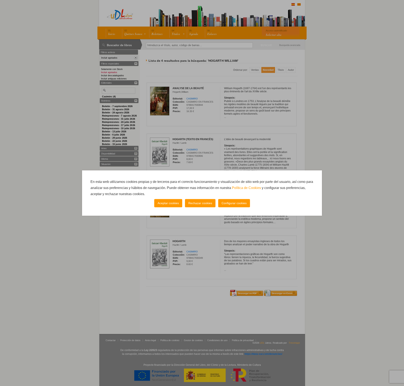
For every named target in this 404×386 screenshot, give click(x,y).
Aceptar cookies (168, 203)
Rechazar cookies (200, 203)
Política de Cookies (246, 188)
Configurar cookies (234, 203)
